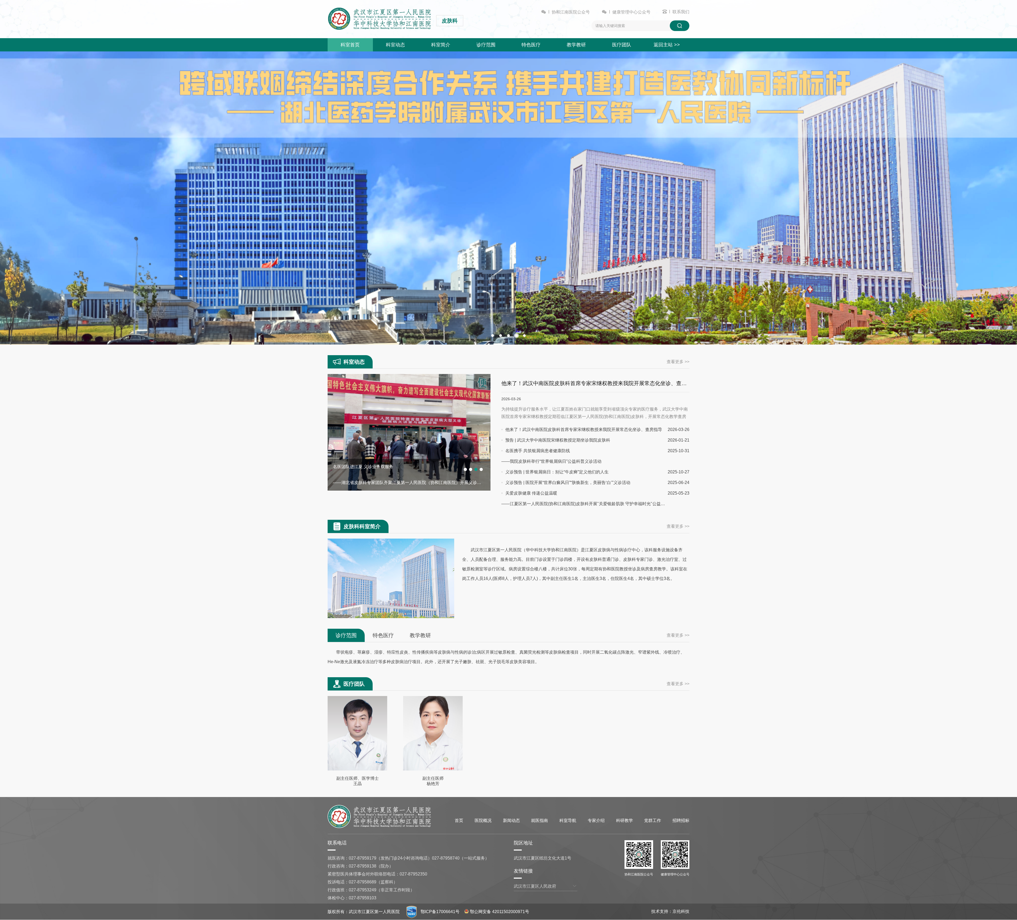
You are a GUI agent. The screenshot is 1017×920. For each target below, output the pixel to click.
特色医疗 (531, 44)
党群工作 (652, 820)
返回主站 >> (667, 44)
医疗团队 (621, 44)
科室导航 (567, 820)
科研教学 (624, 820)
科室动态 (395, 44)
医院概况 (483, 820)
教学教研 (576, 44)
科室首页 (350, 44)
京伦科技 (680, 911)
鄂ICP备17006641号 (440, 911)
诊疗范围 (486, 44)
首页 (459, 820)
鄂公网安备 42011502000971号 (499, 911)
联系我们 (680, 12)
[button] (492, 335)
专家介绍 (596, 820)
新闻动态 (511, 820)
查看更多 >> (678, 361)
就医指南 (539, 820)
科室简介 (440, 44)
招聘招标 (680, 820)
